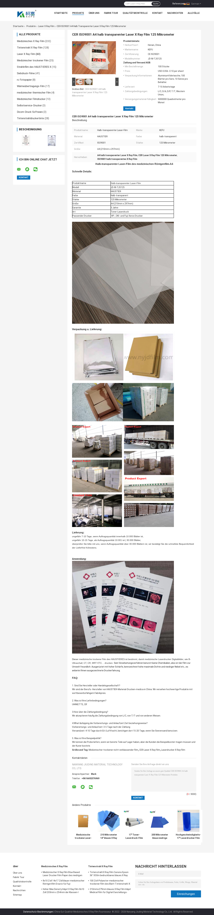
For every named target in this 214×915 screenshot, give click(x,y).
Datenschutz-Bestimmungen (38, 911)
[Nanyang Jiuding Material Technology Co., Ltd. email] (21, 169)
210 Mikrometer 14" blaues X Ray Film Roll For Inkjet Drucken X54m (108, 836)
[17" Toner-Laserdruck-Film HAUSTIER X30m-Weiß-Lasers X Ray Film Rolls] (134, 821)
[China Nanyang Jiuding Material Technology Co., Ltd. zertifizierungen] (26, 140)
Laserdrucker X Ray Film (173, 750)
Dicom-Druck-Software (30, 111)
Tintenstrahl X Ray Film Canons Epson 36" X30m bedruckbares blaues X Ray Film (109, 874)
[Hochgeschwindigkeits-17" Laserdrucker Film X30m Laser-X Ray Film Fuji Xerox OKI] (188, 821)
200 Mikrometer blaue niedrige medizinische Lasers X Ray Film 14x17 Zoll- (160, 836)
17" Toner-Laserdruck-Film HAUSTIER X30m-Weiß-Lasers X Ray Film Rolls (134, 836)
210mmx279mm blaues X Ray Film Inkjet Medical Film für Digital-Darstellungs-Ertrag (110, 891)
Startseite (61, 13)
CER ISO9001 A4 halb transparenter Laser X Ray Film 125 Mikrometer (89, 92)
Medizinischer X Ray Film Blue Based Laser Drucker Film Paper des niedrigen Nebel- (62, 874)
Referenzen (178, 3)
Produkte (78, 13)
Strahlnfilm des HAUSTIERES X (34, 66)
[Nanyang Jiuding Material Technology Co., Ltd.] (27, 14)
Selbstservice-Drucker (29, 105)
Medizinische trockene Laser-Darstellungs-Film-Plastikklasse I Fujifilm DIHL (83, 836)
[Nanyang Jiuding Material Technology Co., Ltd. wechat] (37, 169)
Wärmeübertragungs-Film (31, 86)
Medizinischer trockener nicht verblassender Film (113, 750)
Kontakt (157, 13)
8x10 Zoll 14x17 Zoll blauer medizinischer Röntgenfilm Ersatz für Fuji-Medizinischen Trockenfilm (63, 882)
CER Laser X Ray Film (149, 750)
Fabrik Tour (111, 13)
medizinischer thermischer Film (34, 92)
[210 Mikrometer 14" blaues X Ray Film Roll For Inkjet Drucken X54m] (109, 821)
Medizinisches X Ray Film (30, 41)
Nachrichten (175, 13)
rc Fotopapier (24, 79)
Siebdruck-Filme (26, 73)
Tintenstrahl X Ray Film (29, 47)
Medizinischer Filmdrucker (31, 99)
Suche (156, 4)
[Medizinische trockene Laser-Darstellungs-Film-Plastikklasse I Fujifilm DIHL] (83, 821)
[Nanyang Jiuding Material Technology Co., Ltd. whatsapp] (29, 169)
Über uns (94, 13)
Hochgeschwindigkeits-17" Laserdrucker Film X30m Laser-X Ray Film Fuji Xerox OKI (188, 836)
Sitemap (17, 895)
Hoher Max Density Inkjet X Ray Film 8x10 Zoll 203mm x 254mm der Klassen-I (63, 891)
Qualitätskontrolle (135, 13)
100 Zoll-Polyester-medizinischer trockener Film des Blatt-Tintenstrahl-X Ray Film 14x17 (110, 882)
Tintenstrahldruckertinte (30, 118)
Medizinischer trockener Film (33, 60)
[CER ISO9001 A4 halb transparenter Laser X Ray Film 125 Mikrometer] (94, 58)
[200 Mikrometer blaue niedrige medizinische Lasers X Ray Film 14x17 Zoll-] (160, 821)
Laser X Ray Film (46, 26)
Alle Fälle (194, 13)
